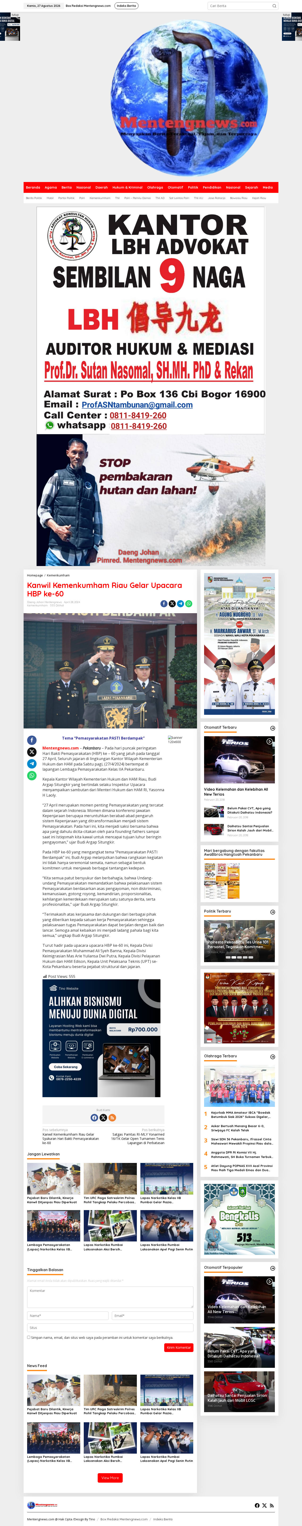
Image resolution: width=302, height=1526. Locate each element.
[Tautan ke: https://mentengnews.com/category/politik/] (273, 912)
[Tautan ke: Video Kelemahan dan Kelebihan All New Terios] (239, 759)
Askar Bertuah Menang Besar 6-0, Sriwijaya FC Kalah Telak (238, 1128)
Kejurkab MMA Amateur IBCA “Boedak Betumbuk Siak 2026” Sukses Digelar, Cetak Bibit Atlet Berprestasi (240, 1115)
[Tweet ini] (172, 603)
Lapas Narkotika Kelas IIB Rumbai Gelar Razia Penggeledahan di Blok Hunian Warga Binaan (164, 1200)
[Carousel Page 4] (245, 957)
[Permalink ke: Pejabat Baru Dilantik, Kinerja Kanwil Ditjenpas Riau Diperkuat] (53, 1178)
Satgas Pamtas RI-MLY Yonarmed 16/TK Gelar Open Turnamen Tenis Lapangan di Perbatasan (137, 1136)
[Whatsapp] (188, 603)
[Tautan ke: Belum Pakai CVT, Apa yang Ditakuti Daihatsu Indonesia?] (214, 811)
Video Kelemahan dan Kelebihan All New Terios (236, 792)
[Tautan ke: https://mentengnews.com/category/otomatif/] (273, 728)
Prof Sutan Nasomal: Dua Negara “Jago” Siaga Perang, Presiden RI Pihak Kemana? (238, 945)
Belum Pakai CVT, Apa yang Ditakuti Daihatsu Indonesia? (249, 810)
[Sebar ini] (164, 603)
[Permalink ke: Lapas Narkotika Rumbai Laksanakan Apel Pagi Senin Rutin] (166, 1225)
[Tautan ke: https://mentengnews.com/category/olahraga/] (273, 1057)
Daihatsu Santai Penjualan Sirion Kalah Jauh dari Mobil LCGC (249, 828)
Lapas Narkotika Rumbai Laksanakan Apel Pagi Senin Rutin (166, 1247)
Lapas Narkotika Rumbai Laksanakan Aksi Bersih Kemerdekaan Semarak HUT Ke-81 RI (109, 1247)
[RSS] (112, 1117)
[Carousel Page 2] (233, 957)
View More (110, 1478)
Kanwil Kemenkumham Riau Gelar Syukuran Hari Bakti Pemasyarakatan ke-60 (70, 1136)
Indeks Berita (162, 1519)
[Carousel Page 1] (228, 957)
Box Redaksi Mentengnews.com (124, 1519)
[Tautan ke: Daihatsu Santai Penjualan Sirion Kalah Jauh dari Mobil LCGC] (214, 829)
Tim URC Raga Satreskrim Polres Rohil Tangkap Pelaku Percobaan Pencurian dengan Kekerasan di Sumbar (110, 1200)
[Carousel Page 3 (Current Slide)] (239, 957)
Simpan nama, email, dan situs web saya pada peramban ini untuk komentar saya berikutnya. (102, 1337)
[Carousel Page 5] (250, 957)
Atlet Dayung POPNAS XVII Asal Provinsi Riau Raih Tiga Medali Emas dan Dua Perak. (242, 1168)
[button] (274, 6)
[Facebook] (94, 1117)
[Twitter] (103, 1117)
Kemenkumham (37, 605)
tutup (15, 15)
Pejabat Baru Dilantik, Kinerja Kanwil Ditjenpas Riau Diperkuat (52, 1200)
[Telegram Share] (180, 603)
